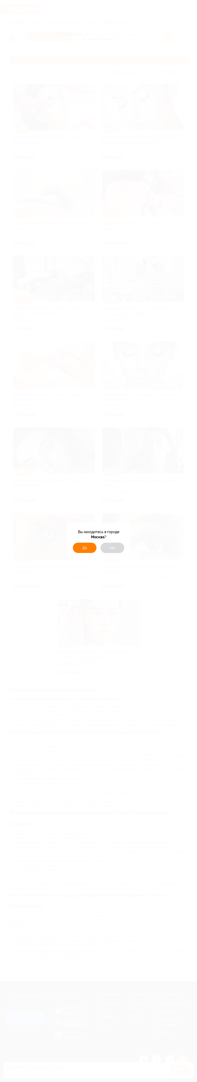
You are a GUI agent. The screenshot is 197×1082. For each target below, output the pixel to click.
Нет (112, 548)
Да (84, 548)
